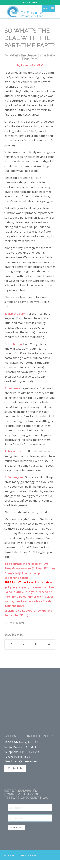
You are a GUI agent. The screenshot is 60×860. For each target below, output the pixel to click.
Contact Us (15, 768)
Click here (11, 610)
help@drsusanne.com (28, 761)
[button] (46, 8)
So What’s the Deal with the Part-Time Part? (29, 38)
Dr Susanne (19, 623)
